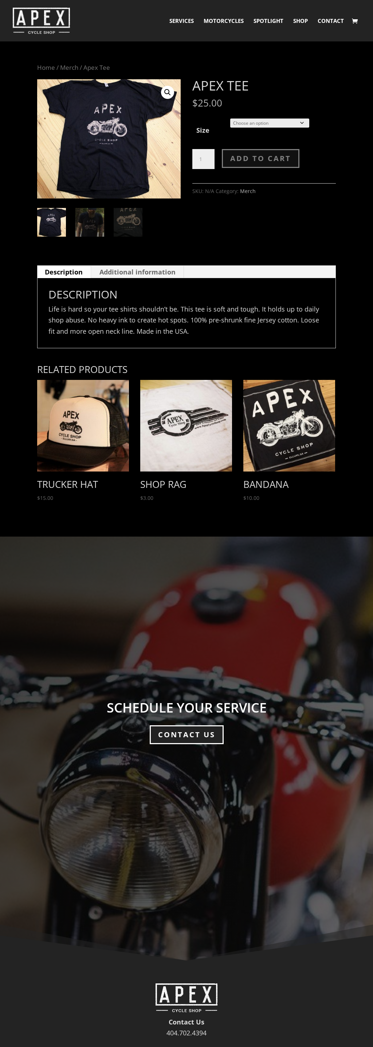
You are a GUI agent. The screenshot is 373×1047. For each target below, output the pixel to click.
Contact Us (186, 734)
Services (181, 21)
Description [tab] (64, 272)
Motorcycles (224, 21)
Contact (331, 21)
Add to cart (260, 158)
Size (202, 130)
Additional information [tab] (137, 272)
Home (46, 67)
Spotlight (268, 21)
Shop (300, 21)
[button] (167, 92)
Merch (69, 67)
